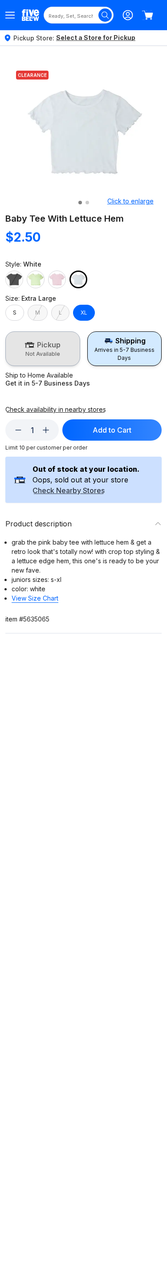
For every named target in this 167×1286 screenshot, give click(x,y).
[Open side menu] (10, 15)
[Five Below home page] (30, 14)
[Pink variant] (57, 279)
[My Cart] (147, 15)
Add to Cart (112, 430)
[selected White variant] (78, 279)
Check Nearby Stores (69, 491)
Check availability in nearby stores (55, 409)
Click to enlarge (130, 201)
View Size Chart (35, 598)
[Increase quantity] (46, 430)
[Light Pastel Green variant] (36, 279)
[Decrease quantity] (18, 430)
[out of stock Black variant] (14, 279)
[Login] (128, 15)
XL (84, 312)
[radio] (42, 348)
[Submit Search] (105, 15)
